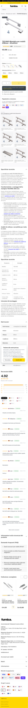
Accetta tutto (19, 359)
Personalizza (8, 359)
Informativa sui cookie (18, 356)
